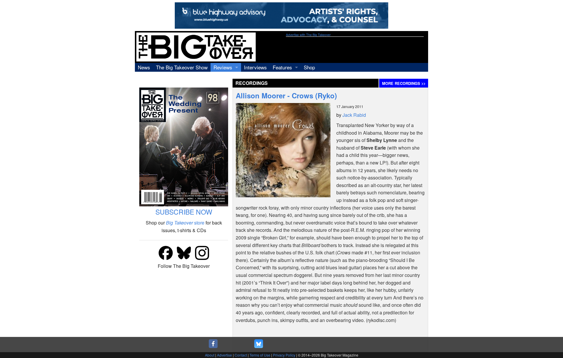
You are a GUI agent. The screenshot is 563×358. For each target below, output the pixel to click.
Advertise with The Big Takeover (308, 34)
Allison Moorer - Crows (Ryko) (286, 95)
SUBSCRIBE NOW (183, 212)
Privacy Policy (284, 354)
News (144, 67)
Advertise (224, 354)
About (209, 354)
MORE (403, 83)
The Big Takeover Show (182, 67)
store (185, 222)
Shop (309, 67)
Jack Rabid (354, 115)
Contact (241, 354)
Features (282, 67)
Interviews (255, 67)
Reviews (222, 67)
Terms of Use (260, 354)
